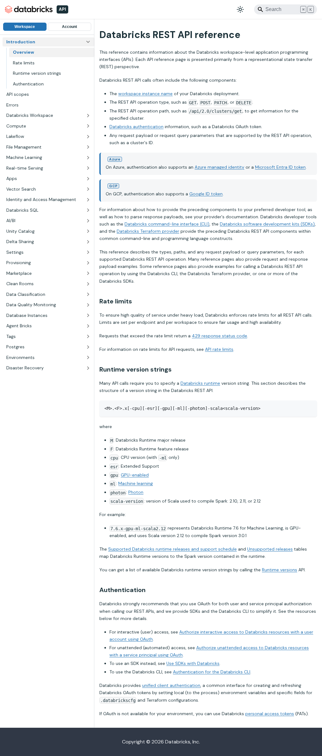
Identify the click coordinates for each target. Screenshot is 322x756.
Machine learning (135, 483)
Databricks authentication (136, 126)
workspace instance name (145, 93)
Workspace (24, 26)
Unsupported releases (270, 549)
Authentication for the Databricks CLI (211, 672)
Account (69, 26)
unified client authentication (171, 685)
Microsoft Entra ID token (280, 167)
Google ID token (206, 194)
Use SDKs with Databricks (192, 663)
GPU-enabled (135, 475)
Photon (135, 492)
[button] (48, 115)
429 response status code (219, 336)
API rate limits (219, 349)
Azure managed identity (219, 167)
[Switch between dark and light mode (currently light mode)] (240, 9)
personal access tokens (269, 713)
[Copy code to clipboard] (309, 408)
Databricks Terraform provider (148, 231)
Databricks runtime (200, 383)
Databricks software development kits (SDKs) (267, 224)
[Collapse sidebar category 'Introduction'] (88, 42)
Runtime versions (279, 570)
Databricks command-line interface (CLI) (167, 224)
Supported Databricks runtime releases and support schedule (172, 549)
